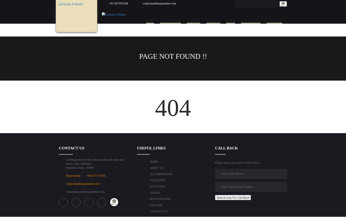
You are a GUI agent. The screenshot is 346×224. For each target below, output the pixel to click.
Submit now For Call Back (233, 198)
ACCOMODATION (170, 20)
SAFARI (230, 20)
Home (150, 20)
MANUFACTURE (251, 20)
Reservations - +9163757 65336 (85, 175)
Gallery (156, 205)
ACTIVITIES (213, 20)
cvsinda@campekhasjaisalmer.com (85, 191)
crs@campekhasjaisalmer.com (159, 3)
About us (157, 167)
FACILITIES (193, 20)
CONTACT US (274, 20)
